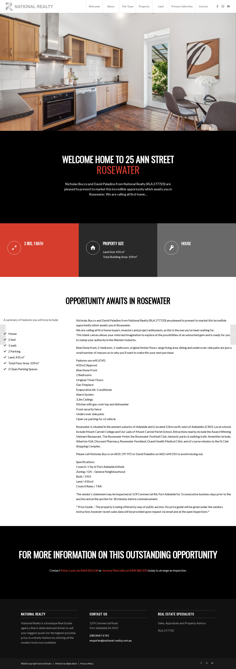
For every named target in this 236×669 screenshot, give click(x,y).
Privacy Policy (86, 663)
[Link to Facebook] (217, 6)
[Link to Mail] (228, 6)
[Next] (226, 71)
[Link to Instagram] (223, 6)
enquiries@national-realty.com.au (111, 640)
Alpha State (71, 663)
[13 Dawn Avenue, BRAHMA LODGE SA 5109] (233, 334)
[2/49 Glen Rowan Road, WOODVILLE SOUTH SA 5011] (3, 334)
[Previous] (9, 71)
